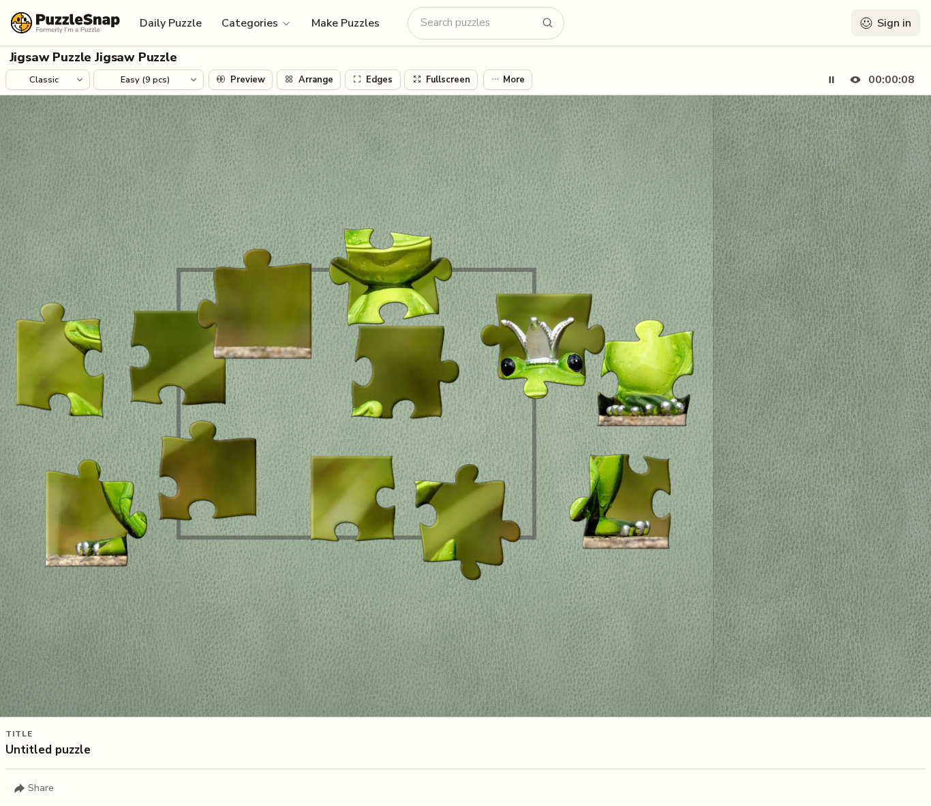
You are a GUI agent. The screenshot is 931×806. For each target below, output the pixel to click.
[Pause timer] (831, 80)
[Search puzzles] (548, 23)
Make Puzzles (345, 23)
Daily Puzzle (171, 23)
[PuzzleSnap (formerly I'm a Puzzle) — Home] (65, 23)
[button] (256, 22)
